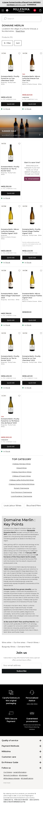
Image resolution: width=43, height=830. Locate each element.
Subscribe (21, 671)
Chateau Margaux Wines (21, 464)
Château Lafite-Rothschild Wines (21, 480)
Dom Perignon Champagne (21, 492)
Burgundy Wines (8, 647)
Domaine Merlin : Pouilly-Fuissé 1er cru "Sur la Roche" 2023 (10, 358)
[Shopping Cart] (40, 10)
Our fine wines (19, 642)
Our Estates (7, 772)
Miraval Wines (22, 468)
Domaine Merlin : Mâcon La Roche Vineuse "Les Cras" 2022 (31, 78)
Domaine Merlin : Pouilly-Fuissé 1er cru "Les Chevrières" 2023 (10, 78)
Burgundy (4, 82)
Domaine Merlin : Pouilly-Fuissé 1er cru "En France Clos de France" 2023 (10, 421)
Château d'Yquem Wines (21, 476)
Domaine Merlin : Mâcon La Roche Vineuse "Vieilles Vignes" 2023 (10, 231)
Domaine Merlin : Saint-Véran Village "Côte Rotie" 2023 (10, 296)
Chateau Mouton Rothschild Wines (21, 484)
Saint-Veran (11, 299)
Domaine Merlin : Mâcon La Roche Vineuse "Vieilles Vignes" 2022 (32, 296)
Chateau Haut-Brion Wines (21, 472)
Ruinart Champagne (21, 488)
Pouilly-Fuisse (12, 82)
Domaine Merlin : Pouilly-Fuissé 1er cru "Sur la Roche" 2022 (10, 169)
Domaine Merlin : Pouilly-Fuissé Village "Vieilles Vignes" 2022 (31, 231)
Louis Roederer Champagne (21, 496)
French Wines (32, 642)
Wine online (6, 642)
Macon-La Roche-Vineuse (29, 84)
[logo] (21, 10)
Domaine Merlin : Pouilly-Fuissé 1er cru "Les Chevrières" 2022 (31, 358)
